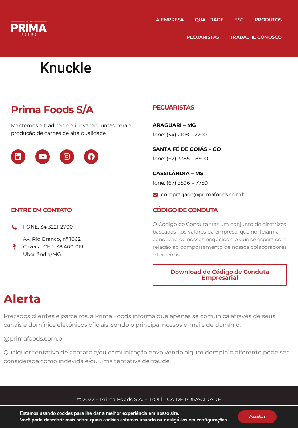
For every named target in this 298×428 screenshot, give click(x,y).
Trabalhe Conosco (256, 37)
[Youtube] (42, 156)
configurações (212, 420)
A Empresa (170, 19)
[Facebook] (91, 156)
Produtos (268, 19)
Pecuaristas (202, 37)
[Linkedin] (18, 156)
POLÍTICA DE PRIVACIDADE (185, 399)
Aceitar (257, 416)
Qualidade (209, 19)
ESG (239, 19)
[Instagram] (67, 156)
